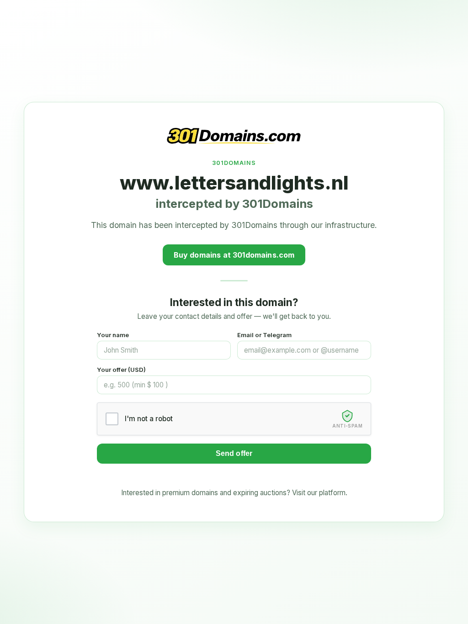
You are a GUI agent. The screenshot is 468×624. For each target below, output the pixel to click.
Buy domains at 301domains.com (234, 254)
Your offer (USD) (121, 369)
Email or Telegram (264, 334)
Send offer (234, 453)
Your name (113, 334)
